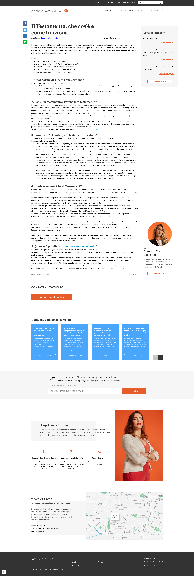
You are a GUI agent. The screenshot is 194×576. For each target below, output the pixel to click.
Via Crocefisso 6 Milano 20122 (153, 562)
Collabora (101, 559)
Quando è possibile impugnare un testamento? (54, 72)
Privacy (100, 562)
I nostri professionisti (78, 562)
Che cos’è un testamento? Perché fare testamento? (57, 64)
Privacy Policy (75, 385)
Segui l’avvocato (159, 273)
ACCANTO (46, 11)
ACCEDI (97, 3)
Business (154, 11)
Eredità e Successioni (50, 38)
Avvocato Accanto (149, 558)
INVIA (134, 390)
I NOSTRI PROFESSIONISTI (126, 3)
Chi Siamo (74, 559)
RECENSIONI (108, 3)
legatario (36, 222)
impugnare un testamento (78, 246)
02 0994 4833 (151, 565)
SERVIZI (119, 11)
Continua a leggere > (166, 42)
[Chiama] (66, 10)
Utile (130, 274)
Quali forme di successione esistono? (51, 61)
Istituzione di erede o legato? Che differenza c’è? (55, 69)
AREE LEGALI (109, 11)
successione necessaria (91, 129)
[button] (160, 357)
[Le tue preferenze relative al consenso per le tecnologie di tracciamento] (4, 572)
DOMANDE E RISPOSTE (134, 11)
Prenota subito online (51, 297)
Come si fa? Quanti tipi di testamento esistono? (55, 67)
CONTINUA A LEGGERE (45, 355)
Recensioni (75, 565)
